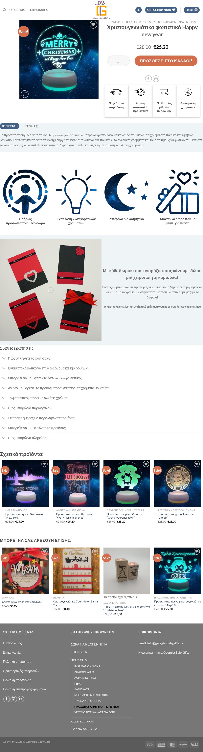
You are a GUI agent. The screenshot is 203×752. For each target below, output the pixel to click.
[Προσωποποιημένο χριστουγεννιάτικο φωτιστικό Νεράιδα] (177, 571)
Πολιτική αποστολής (17, 680)
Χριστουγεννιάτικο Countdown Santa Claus (75, 603)
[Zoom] (25, 94)
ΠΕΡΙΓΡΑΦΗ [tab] (9, 126)
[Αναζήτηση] (4, 10)
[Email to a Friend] (156, 78)
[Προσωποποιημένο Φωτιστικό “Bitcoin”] (177, 483)
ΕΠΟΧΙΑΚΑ (79, 652)
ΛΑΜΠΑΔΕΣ (81, 689)
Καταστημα (17, 10)
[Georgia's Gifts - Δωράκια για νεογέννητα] (101, 10)
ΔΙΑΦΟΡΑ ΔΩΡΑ (84, 672)
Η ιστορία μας (12, 643)
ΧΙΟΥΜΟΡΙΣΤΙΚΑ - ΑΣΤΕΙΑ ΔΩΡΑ (95, 712)
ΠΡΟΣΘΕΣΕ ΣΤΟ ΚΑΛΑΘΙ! (166, 60)
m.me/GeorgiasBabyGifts (172, 652)
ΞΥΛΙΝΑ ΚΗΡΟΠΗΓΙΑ (87, 700)
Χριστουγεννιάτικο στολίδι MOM (22, 601)
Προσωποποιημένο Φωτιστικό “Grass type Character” (125, 515)
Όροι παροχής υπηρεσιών (21, 671)
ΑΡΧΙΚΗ (114, 22)
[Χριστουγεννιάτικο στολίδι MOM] (25, 571)
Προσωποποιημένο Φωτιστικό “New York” (24, 515)
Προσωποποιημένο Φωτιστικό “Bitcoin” (176, 515)
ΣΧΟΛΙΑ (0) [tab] (32, 126)
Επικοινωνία (12, 652)
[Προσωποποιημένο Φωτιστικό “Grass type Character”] (126, 483)
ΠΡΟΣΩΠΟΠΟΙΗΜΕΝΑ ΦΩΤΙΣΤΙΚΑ (170, 22)
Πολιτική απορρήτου (17, 661)
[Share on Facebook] (148, 78)
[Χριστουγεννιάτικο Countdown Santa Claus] (76, 571)
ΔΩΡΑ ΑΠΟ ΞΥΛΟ (85, 677)
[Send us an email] (21, 699)
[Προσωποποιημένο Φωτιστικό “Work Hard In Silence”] (76, 483)
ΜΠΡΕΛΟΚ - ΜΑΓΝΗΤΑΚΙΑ (91, 695)
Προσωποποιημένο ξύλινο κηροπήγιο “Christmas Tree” (126, 608)
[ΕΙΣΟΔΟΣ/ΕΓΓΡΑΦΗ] (138, 10)
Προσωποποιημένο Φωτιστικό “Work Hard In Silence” (75, 515)
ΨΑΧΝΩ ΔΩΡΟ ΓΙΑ (84, 729)
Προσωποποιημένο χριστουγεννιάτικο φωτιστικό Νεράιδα (177, 603)
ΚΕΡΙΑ (78, 683)
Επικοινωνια (39, 10)
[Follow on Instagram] (14, 699)
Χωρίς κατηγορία (82, 721)
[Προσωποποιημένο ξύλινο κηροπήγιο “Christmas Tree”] (126, 571)
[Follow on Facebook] (6, 699)
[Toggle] (4, 358)
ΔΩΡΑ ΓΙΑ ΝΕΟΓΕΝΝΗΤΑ (89, 644)
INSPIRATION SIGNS (87, 666)
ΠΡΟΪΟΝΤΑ (133, 22)
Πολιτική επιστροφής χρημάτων (25, 689)
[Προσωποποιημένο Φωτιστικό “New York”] (25, 483)
